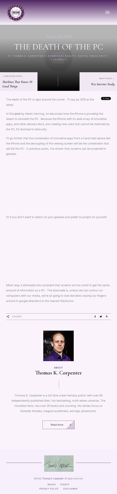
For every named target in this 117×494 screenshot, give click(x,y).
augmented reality (62, 56)
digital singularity (92, 56)
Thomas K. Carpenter (27, 56)
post (18, 113)
